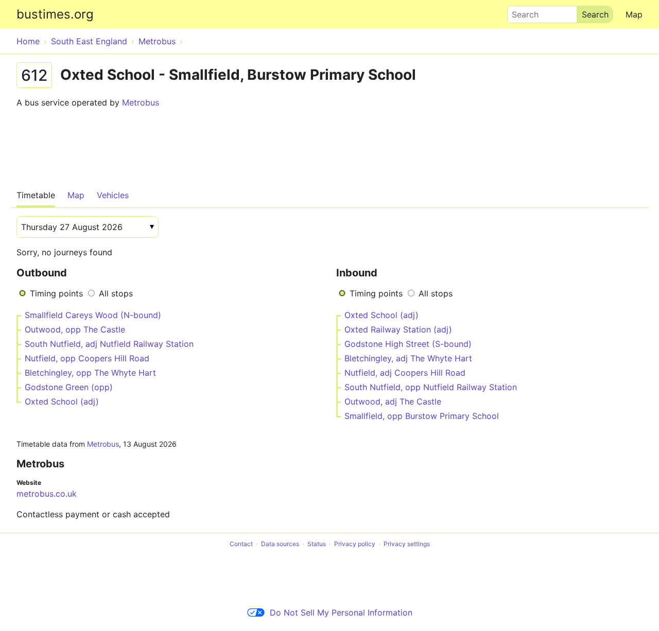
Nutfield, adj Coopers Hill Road (404, 372)
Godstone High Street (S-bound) (408, 344)
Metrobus (140, 102)
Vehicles (113, 195)
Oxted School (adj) (62, 401)
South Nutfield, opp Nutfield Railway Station (430, 387)
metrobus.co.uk (46, 493)
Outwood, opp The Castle (75, 329)
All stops (116, 293)
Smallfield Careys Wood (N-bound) (93, 315)
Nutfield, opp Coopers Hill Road (87, 358)
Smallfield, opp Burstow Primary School (421, 416)
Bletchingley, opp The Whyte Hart (90, 372)
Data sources (280, 544)
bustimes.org (55, 14)
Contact (241, 544)
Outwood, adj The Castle (392, 401)
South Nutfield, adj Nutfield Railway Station (109, 344)
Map (634, 14)
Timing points (56, 293)
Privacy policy (354, 544)
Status (316, 544)
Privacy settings (407, 544)
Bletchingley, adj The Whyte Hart (408, 358)
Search (520, 12)
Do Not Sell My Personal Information (341, 612)
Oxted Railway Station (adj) (398, 329)
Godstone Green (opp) (69, 387)
